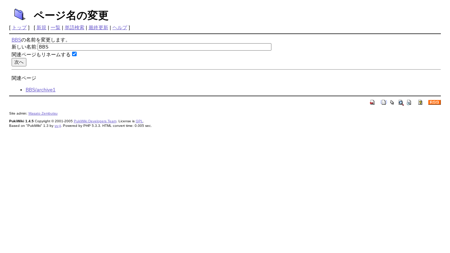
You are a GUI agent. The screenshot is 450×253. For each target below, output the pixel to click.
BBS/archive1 (41, 89)
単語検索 (74, 27)
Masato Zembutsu (43, 113)
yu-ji (57, 126)
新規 (41, 27)
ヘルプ (119, 27)
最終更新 (98, 27)
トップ (19, 27)
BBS (16, 40)
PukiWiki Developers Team (95, 121)
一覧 (55, 27)
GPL (139, 121)
